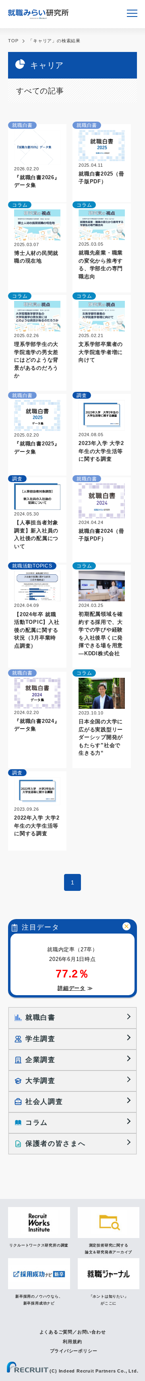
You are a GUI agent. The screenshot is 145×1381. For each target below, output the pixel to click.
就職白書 (22, 125)
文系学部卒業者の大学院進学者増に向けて (101, 352)
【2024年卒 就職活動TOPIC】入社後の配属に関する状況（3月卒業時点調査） (37, 630)
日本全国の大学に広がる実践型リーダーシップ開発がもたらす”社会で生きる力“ (101, 737)
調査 (82, 395)
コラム (19, 205)
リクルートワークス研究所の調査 (38, 1245)
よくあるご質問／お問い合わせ (72, 1331)
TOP (13, 40)
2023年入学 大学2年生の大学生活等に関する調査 (101, 451)
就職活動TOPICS (32, 566)
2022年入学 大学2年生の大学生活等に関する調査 (37, 825)
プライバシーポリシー (73, 1350)
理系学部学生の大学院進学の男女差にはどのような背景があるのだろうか (36, 360)
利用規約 (72, 1341)
